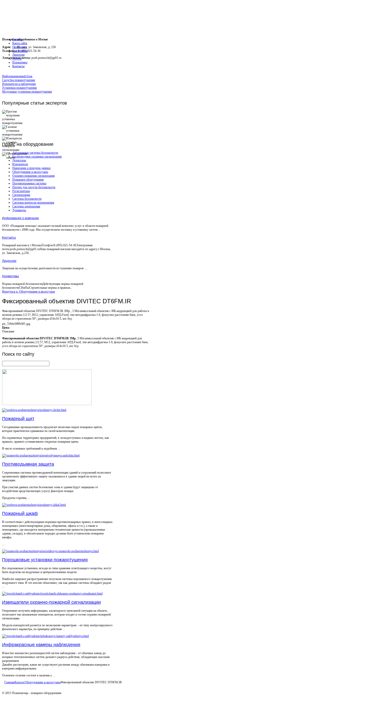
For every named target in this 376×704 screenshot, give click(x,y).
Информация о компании (20, 218)
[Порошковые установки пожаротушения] (50, 551)
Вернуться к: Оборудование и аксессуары (28, 291)
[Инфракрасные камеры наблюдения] (45, 636)
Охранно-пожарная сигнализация (33, 175)
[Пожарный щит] (34, 410)
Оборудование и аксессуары (30, 172)
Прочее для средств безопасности (33, 187)
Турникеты (19, 210)
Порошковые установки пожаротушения (45, 559)
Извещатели (20, 164)
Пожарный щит (18, 418)
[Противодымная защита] (41, 455)
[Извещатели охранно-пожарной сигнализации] (52, 593)
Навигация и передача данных (31, 168)
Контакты (9, 237)
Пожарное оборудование (28, 179)
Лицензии (9, 261)
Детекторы (19, 160)
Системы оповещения (26, 206)
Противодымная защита (28, 464)
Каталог (20, 682)
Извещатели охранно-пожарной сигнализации (51, 602)
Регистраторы (21, 191)
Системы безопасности (26, 198)
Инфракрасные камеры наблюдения (41, 644)
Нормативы (10, 276)
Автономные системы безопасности (35, 152)
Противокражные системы (29, 183)
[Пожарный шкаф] (34, 505)
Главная (9, 682)
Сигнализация (21, 195)
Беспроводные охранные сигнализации (37, 156)
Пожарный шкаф (20, 513)
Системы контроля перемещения (33, 202)
